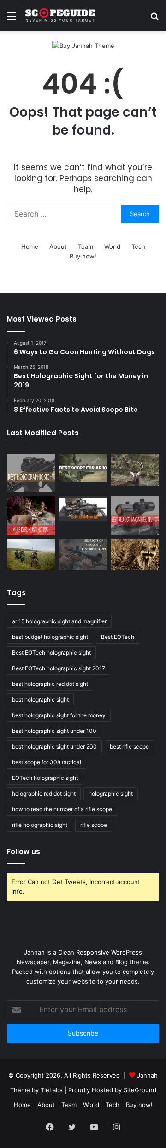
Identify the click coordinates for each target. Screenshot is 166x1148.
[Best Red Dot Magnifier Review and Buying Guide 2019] (135, 515)
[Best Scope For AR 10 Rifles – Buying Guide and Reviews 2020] (83, 467)
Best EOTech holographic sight (51, 652)
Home (29, 246)
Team (85, 246)
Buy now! (83, 256)
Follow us (23, 851)
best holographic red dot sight (50, 683)
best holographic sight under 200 (54, 746)
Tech (138, 246)
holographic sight (111, 793)
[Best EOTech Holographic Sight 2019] (83, 508)
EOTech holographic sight (45, 777)
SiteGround (140, 1090)
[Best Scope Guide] (60, 15)
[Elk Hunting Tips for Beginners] (135, 470)
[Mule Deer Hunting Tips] (31, 515)
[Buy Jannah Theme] (83, 45)
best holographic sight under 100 (54, 730)
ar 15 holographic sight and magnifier (59, 621)
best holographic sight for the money (59, 715)
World (112, 246)
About (58, 246)
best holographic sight (40, 699)
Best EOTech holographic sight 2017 (58, 668)
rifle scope (93, 824)
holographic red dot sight (44, 793)
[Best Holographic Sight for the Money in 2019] (31, 473)
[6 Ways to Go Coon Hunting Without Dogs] (135, 555)
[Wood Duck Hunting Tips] (31, 555)
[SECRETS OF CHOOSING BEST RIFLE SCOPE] (83, 555)
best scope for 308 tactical (46, 762)
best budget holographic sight (50, 636)
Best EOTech (117, 636)
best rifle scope (129, 746)
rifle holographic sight (39, 824)
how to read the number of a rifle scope (62, 809)
